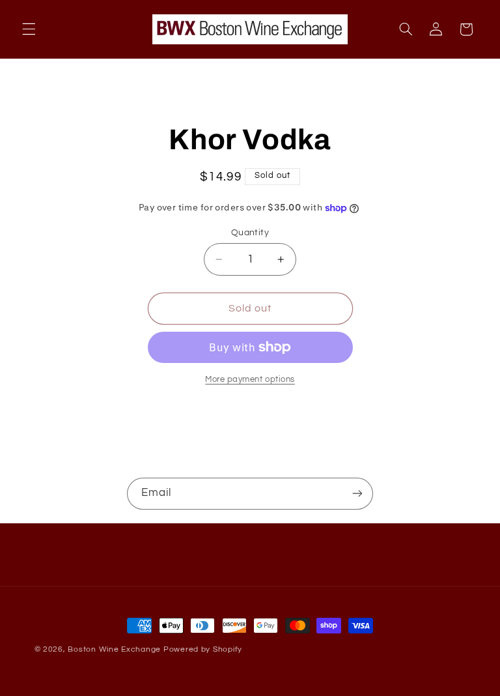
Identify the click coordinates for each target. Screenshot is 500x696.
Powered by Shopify (202, 649)
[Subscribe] (357, 494)
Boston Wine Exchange (114, 649)
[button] (29, 29)
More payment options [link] (250, 379)
